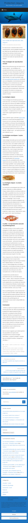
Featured (5, 490)
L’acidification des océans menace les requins (13, 424)
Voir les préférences (14, 518)
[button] (26, 499)
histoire (4, 494)
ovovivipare (20, 348)
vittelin (11, 353)
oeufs (12, 348)
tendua (19, 44)
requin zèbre (22, 117)
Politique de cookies (7, 521)
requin (18, 349)
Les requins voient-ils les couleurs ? (11, 415)
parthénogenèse (6, 349)
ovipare (15, 348)
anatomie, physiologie (8, 485)
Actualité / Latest (8, 344)
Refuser (14, 514)
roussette (18, 351)
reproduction (13, 349)
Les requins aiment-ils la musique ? (11, 417)
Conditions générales (14, 521)
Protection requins (14, 2)
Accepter (14, 511)
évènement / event (7, 487)
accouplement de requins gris (12, 79)
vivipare (15, 353)
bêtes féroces (7, 348)
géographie (5, 492)
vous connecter (12, 392)
